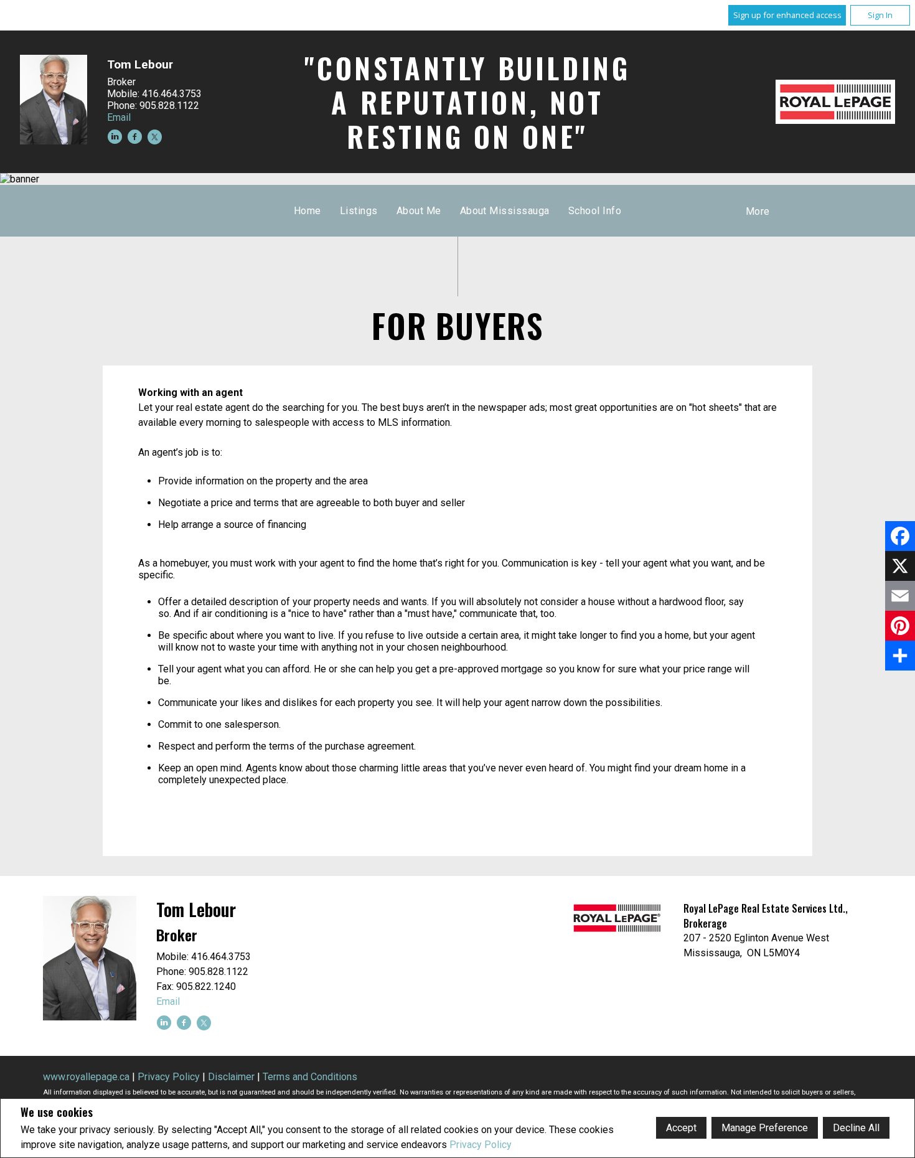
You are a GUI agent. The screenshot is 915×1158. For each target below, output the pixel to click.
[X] (900, 566)
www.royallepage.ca (86, 1077)
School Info (594, 211)
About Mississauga (505, 211)
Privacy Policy (480, 1145)
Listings (359, 211)
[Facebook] (900, 536)
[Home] (835, 101)
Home (307, 211)
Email (119, 117)
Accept (681, 1128)
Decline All (856, 1128)
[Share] (900, 656)
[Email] (900, 596)
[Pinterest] (900, 626)
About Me (418, 211)
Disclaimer (231, 1077)
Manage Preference (764, 1128)
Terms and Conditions (310, 1077)
